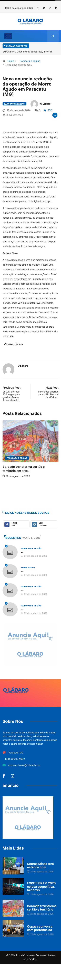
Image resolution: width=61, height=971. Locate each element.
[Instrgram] (50, 8)
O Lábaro (45, 103)
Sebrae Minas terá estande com (40, 865)
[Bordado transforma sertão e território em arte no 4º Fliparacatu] (13, 908)
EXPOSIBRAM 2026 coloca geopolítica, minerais (41, 886)
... (22, 551)
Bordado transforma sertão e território (41, 907)
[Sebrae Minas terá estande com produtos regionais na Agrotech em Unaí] (13, 865)
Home (10, 60)
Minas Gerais (28, 567)
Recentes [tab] (13, 538)
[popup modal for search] (52, 36)
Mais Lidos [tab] (31, 538)
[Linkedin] (56, 8)
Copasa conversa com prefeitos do (39, 928)
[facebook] (38, 8)
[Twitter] (44, 8)
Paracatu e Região (30, 60)
